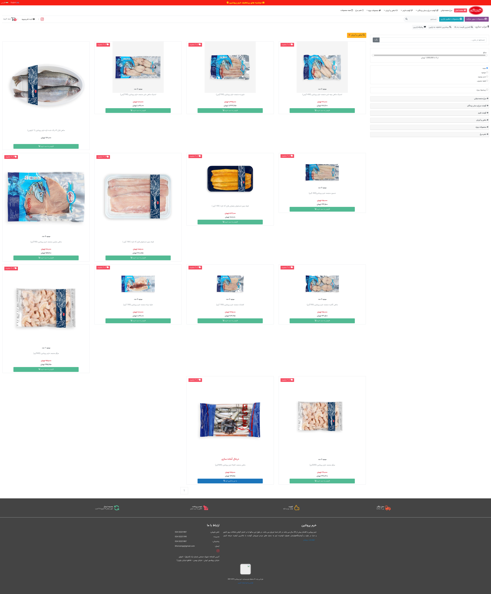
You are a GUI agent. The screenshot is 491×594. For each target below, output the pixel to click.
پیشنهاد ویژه (481, 90)
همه (484, 68)
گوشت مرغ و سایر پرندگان (426, 10)
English (13, 2)
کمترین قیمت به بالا (462, 27)
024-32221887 (181, 532)
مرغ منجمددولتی (447, 10)
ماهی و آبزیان (390, 10)
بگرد (376, 39)
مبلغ (484, 52)
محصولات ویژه (373, 10)
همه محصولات (346, 10)
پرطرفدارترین (418, 27)
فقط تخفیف (481, 81)
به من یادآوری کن (231, 481)
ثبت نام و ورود (27, 19)
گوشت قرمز (406, 10)
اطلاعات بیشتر (309, 540)
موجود (483, 72)
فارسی (3, 2)
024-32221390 (181, 536)
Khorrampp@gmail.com (185, 546)
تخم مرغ (358, 10)
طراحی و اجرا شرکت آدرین (245, 583)
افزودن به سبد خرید (323, 110)
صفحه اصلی (459, 10)
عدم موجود (482, 76)
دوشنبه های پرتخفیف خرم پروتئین (245, 2)
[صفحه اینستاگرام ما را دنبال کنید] (42, 19)
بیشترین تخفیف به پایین (439, 27)
